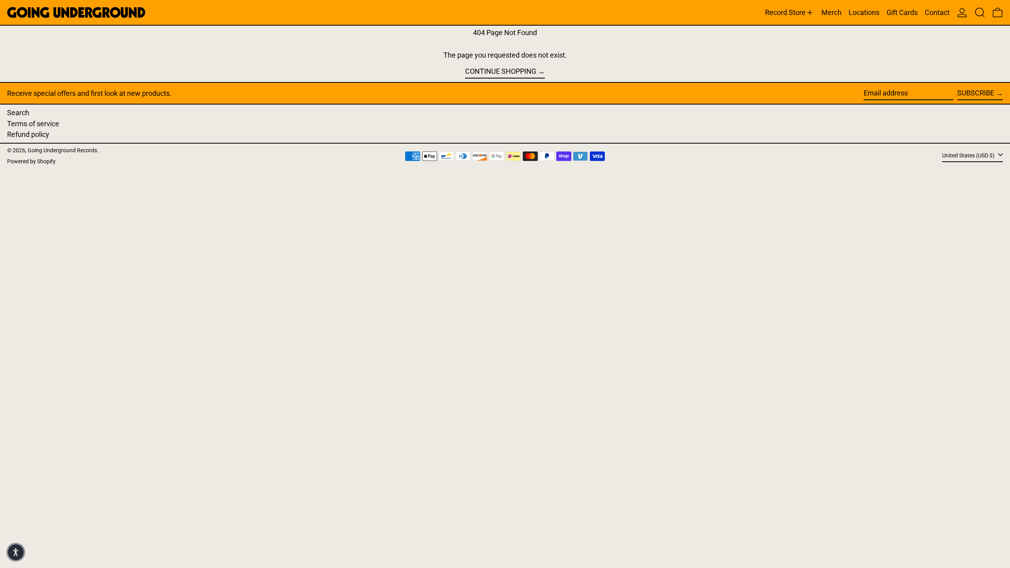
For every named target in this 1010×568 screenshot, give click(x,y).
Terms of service (33, 124)
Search (18, 112)
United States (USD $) (969, 155)
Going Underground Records (62, 150)
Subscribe (975, 93)
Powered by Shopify (31, 161)
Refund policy (28, 134)
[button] (979, 12)
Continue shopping (500, 71)
